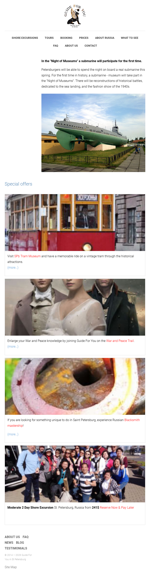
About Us (71, 45)
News (9, 542)
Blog (20, 542)
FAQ (55, 45)
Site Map (11, 567)
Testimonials (16, 548)
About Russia (104, 37)
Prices (83, 37)
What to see (129, 37)
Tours (49, 37)
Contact (91, 45)
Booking (66, 37)
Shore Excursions (25, 37)
